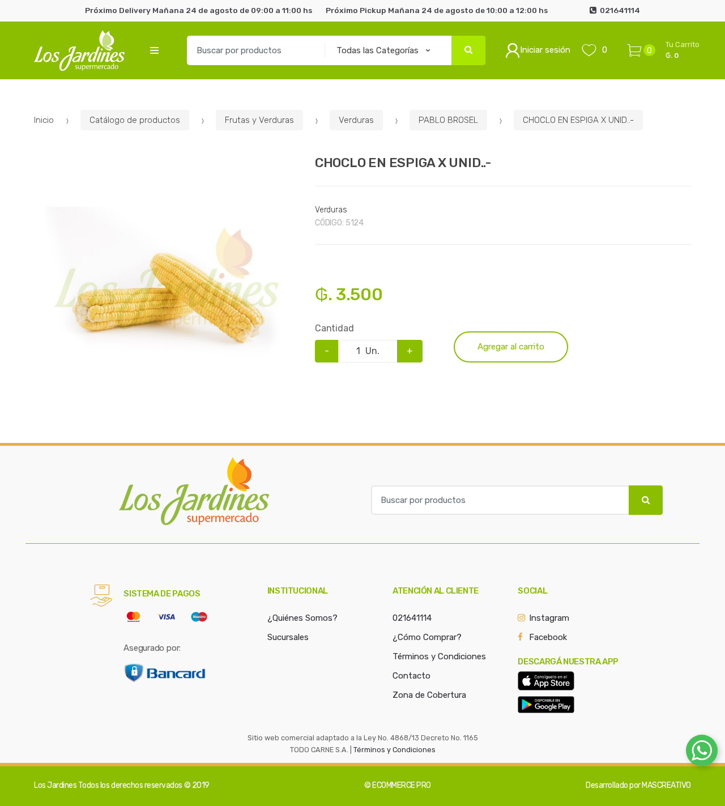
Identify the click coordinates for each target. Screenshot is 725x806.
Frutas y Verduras (259, 120)
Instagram (549, 618)
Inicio (44, 120)
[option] (166, 287)
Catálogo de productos (134, 120)
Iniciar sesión (545, 50)
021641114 (412, 618)
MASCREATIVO (666, 785)
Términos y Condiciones (439, 656)
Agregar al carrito (510, 347)
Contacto (411, 676)
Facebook (548, 637)
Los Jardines (55, 785)
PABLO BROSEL (448, 120)
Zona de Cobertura (429, 695)
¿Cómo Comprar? (427, 637)
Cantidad (334, 328)
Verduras (356, 120)
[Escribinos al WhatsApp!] (702, 753)
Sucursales (288, 637)
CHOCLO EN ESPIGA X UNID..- (578, 120)
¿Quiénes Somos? (302, 618)
